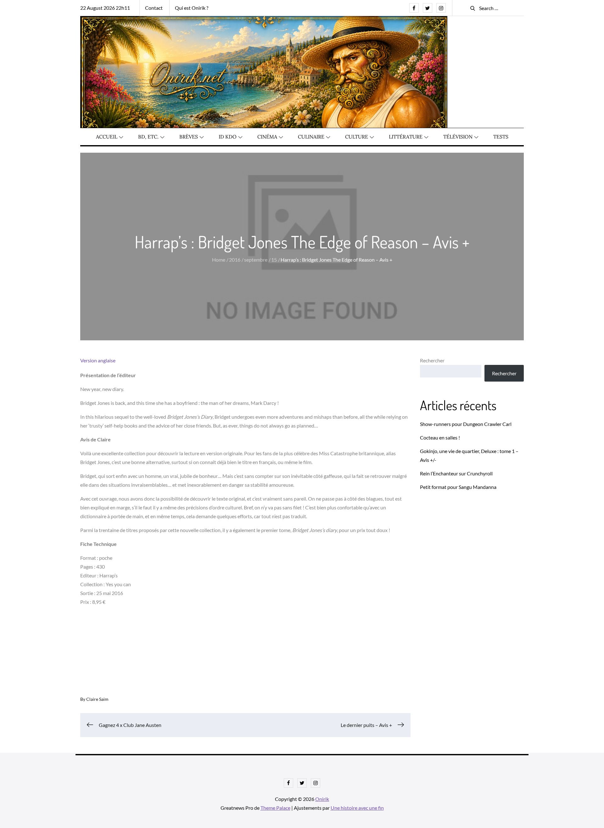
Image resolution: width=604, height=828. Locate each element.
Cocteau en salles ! (440, 437)
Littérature (405, 136)
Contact (154, 8)
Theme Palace (275, 808)
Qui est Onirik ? (191, 8)
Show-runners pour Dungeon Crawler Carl (466, 424)
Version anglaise (97, 360)
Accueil (106, 136)
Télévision (458, 136)
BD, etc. (148, 136)
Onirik (322, 799)
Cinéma (267, 136)
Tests (500, 136)
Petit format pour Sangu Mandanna (458, 487)
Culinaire (311, 136)
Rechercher (432, 360)
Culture (356, 136)
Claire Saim (97, 699)
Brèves (188, 136)
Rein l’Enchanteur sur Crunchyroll (456, 473)
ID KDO (228, 136)
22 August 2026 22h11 (105, 8)
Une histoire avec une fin (357, 808)
